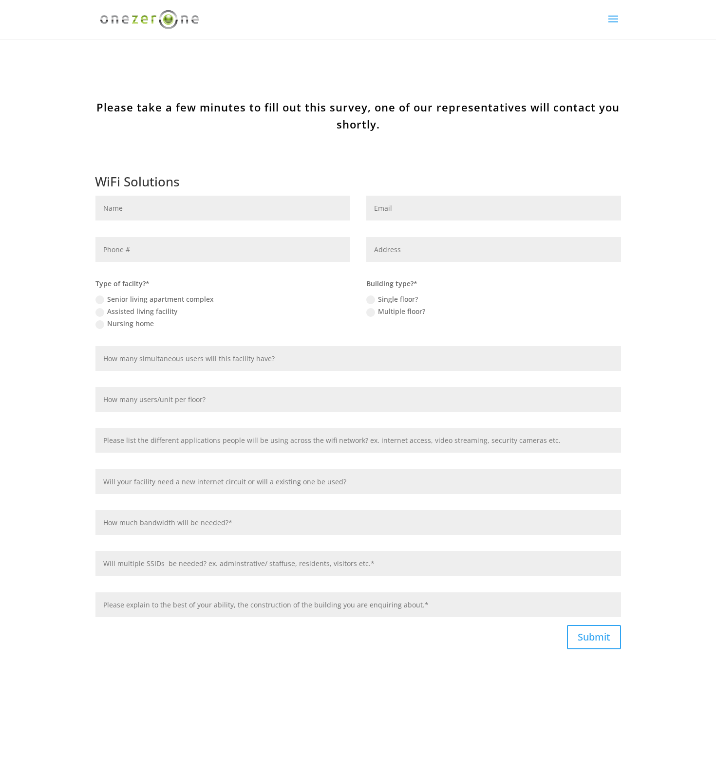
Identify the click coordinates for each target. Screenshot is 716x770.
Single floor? (398, 299)
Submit (594, 636)
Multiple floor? (401, 311)
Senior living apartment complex (160, 299)
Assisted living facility (142, 311)
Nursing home (130, 323)
